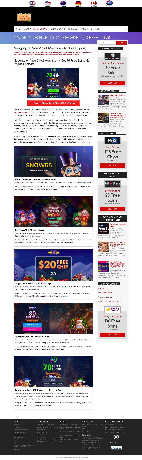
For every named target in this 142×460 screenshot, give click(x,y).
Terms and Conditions (21, 430)
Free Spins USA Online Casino (69, 424)
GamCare (17, 440)
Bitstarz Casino (112, 190)
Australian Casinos (105, 293)
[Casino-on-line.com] (24, 22)
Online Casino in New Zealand (109, 301)
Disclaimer (17, 449)
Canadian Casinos (105, 297)
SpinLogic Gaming (74, 54)
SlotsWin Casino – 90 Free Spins (117, 96)
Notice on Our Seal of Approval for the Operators (24, 445)
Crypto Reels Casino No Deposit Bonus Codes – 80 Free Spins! (117, 265)
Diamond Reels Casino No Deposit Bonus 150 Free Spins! (118, 115)
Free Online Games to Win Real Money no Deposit (47, 440)
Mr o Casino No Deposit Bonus (55, 182)
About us (17, 424)
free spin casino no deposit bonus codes (51, 52)
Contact (16, 442)
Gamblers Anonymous (21, 435)
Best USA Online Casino (113, 424)
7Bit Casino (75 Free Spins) (118, 225)
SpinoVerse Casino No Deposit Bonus (59, 343)
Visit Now (112, 83)
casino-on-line (19, 52)
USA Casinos (103, 288)
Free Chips (48, 286)
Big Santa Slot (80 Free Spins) (29, 230)
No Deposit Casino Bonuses (50, 54)
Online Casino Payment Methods (47, 427)
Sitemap (16, 452)
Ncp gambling (18, 437)
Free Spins (65, 52)
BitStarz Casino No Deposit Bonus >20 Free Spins (118, 244)
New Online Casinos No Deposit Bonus (78, 182)
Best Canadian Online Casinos (115, 427)
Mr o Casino (112, 147)
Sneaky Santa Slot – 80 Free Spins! (32, 336)
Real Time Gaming (63, 54)
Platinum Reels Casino (113, 63)
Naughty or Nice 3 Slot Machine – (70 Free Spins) (39, 390)
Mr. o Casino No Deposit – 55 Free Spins (35, 179)
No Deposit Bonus (37, 54)
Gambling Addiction (20, 432)
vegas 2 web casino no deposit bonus (27, 289)
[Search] (126, 29)
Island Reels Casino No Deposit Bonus (79, 52)
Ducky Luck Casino (112, 316)
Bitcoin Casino (41, 437)
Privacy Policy (18, 427)
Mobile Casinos (42, 430)
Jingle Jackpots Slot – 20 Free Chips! (33, 283)
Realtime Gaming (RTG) (23, 112)
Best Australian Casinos (113, 430)
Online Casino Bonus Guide (45, 424)
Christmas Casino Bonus (32, 52)
